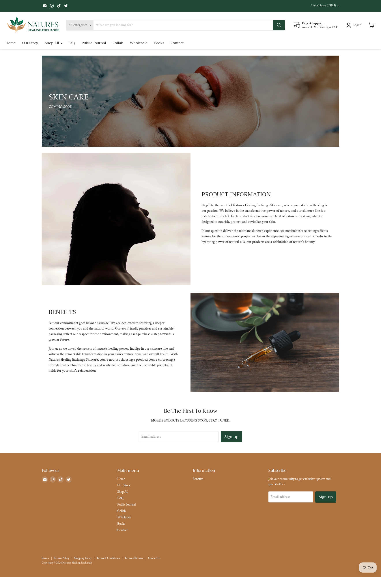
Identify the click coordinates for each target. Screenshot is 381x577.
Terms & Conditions (108, 558)
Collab (118, 43)
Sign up (231, 436)
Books (159, 43)
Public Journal (94, 43)
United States (323, 5)
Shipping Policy (83, 558)
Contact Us (154, 558)
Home (11, 43)
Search (45, 558)
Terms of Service (134, 558)
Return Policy (61, 558)
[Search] (279, 25)
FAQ (71, 43)
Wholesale (139, 43)
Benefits (198, 479)
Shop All (52, 43)
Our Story (30, 43)
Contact (177, 43)
